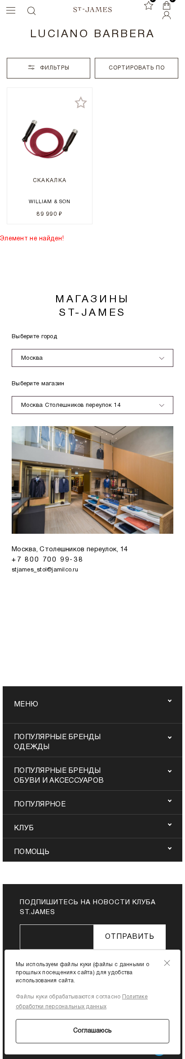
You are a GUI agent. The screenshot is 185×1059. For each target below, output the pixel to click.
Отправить (129, 937)
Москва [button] (32, 358)
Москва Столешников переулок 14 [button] (70, 405)
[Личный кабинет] (167, 15)
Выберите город (34, 337)
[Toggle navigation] (8, 10)
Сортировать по (137, 67)
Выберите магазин (38, 384)
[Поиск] (30, 11)
